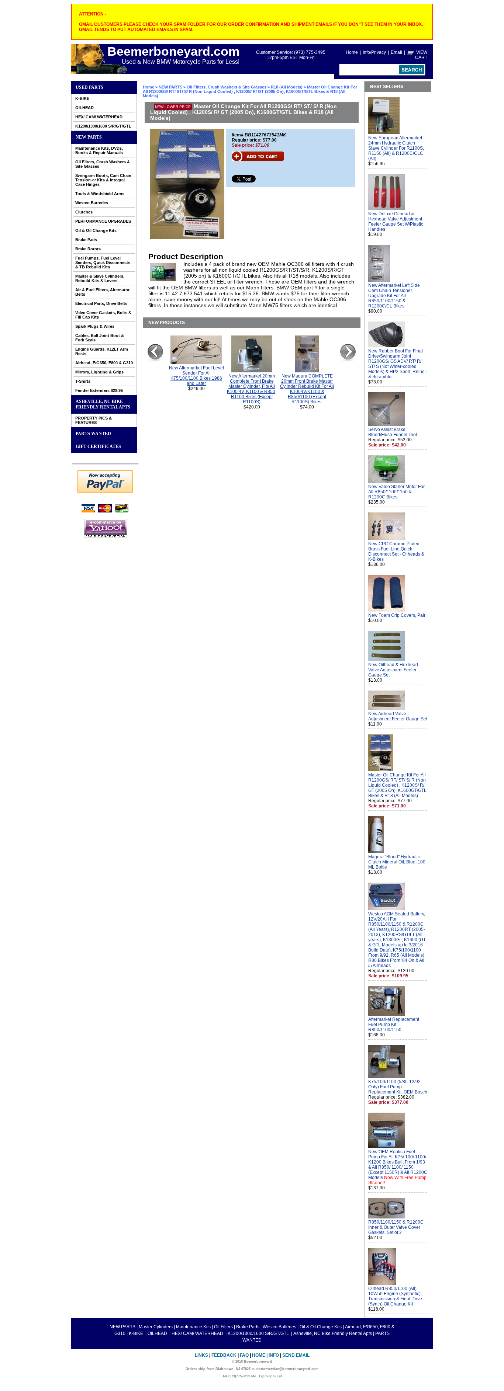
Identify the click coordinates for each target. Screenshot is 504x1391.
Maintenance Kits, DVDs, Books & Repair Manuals (99, 150)
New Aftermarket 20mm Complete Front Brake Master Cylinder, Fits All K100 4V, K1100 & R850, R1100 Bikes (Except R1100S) (251, 388)
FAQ (244, 1355)
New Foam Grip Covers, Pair (396, 615)
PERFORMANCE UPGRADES (103, 221)
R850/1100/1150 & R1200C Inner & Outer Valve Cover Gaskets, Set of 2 (396, 1227)
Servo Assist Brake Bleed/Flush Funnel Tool (392, 432)
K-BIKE (82, 98)
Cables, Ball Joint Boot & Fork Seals (99, 337)
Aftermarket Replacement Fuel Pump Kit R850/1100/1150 (393, 1024)
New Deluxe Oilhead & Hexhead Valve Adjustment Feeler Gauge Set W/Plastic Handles (395, 221)
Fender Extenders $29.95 (99, 390)
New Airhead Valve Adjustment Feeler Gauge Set (397, 716)
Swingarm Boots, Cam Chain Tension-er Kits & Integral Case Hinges (103, 180)
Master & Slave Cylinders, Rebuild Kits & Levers (99, 278)
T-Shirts (82, 381)
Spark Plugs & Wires (94, 326)
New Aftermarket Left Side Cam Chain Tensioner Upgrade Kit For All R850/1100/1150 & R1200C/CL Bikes (394, 296)
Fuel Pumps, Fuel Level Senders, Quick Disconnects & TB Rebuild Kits (102, 262)
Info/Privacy (374, 52)
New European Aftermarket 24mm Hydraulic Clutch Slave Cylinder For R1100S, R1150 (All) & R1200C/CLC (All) (396, 148)
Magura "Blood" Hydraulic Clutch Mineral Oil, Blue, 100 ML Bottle (396, 862)
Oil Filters (223, 1326)
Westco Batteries (91, 203)
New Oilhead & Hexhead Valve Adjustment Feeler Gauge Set (393, 670)
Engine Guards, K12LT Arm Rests (101, 351)
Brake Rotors (88, 249)
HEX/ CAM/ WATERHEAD (98, 117)
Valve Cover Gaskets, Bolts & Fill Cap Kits (103, 314)
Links (201, 1355)
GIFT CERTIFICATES (98, 446)
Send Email (296, 1355)
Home (352, 52)
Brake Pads (86, 239)
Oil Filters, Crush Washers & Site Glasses (102, 164)
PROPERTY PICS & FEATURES (93, 420)
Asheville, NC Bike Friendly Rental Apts (103, 404)
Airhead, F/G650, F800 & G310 (104, 363)
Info (274, 1355)
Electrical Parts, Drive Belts (101, 303)
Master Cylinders (156, 1326)
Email (396, 52)
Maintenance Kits (193, 1326)
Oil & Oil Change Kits (96, 230)
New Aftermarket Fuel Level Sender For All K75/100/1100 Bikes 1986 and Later (196, 375)
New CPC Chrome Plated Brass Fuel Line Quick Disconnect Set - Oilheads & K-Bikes (396, 551)
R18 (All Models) (287, 87)
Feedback (224, 1355)
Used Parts (89, 87)
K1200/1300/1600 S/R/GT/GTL (103, 126)
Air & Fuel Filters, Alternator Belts (102, 292)
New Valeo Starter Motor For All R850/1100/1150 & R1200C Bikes (396, 492)
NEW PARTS (89, 137)
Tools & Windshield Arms (99, 193)
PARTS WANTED (93, 433)
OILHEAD (84, 107)
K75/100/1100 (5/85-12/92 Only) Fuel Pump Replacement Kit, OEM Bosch (397, 1087)
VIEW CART (421, 55)
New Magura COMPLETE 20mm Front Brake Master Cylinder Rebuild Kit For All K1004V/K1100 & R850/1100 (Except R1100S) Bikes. (307, 388)
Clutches (84, 212)
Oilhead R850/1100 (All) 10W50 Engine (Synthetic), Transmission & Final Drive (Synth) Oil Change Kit (395, 1296)
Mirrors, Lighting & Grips (99, 372)
